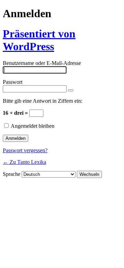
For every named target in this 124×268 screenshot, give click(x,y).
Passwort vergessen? (25, 150)
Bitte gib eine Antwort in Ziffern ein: (42, 101)
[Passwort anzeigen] (70, 90)
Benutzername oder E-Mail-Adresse (42, 63)
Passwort (12, 82)
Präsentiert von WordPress (39, 40)
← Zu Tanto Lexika (24, 162)
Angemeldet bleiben (32, 126)
